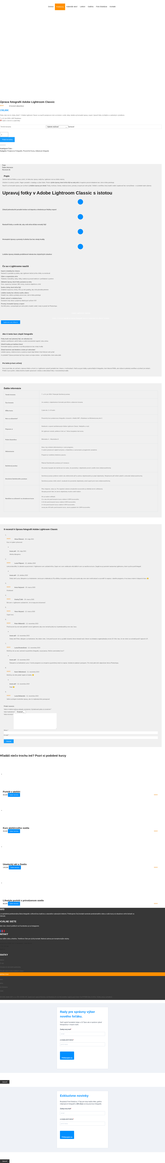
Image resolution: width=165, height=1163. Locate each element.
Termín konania (6, 127)
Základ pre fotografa (42, 151)
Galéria (90, 7)
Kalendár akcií (71, 7)
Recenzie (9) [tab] (6, 170)
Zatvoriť (4, 1082)
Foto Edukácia (101, 7)
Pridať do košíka (7, 139)
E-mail (6, 735)
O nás (2, 963)
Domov (51, 7)
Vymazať (71, 127)
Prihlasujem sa (67, 1058)
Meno (6, 730)
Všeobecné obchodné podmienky (10, 967)
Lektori (82, 7)
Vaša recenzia (9, 714)
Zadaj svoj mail (65, 1029)
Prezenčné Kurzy (29, 151)
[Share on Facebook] (1, 155)
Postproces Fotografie (14, 151)
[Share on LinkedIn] (9, 155)
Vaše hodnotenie (9, 712)
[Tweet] (4, 155)
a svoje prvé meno (66, 1040)
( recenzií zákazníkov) (16, 106)
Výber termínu (14, 795)
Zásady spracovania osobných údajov (12, 971)
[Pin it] (6, 155)
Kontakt (113, 7)
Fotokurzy (60, 7)
